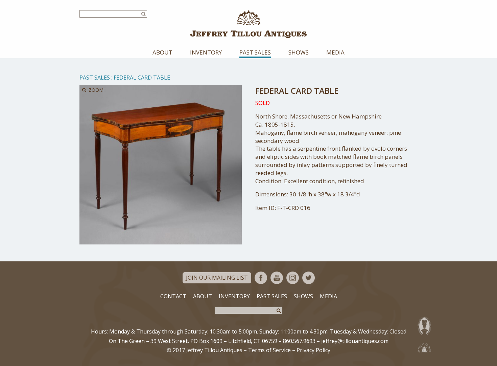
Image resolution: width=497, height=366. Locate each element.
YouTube (276, 278)
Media (335, 52)
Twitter (308, 278)
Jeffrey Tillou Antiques (248, 24)
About (162, 52)
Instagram (292, 278)
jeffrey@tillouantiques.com (354, 341)
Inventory (206, 52)
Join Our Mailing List (217, 277)
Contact (173, 296)
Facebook (261, 278)
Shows (298, 52)
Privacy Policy (313, 350)
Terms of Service (269, 350)
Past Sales (255, 52)
